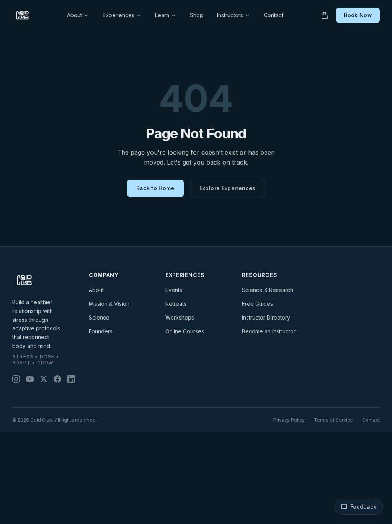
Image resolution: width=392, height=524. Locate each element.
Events (173, 290)
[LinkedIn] (71, 379)
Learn (162, 15)
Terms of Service (333, 420)
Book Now (358, 15)
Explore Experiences (227, 188)
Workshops (179, 317)
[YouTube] (30, 379)
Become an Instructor (269, 331)
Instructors (230, 15)
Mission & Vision (109, 303)
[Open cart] (325, 15)
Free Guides (257, 303)
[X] (43, 379)
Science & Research (267, 290)
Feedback (363, 506)
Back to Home (155, 188)
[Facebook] (57, 379)
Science (99, 317)
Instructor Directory (266, 317)
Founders (101, 331)
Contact (273, 15)
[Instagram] (16, 379)
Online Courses (184, 331)
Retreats (175, 303)
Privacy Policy (289, 420)
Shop (196, 15)
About (74, 15)
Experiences (118, 15)
